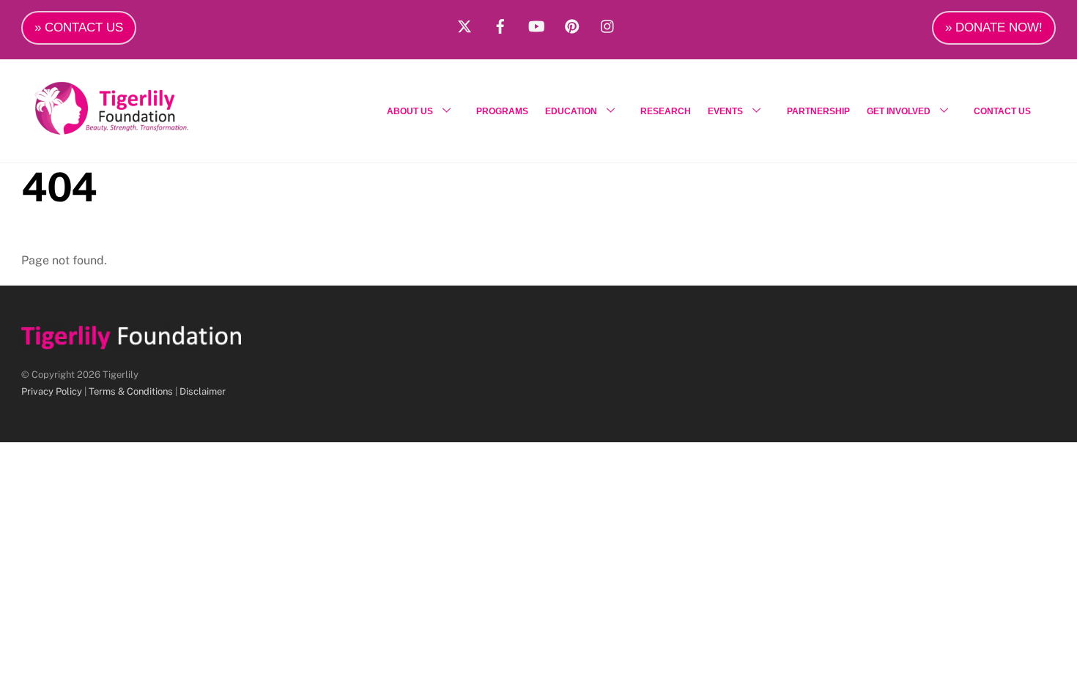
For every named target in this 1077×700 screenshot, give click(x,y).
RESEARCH (665, 111)
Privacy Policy (51, 391)
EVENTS (725, 111)
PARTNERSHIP (818, 111)
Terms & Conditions (131, 391)
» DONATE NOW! (994, 27)
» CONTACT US (78, 27)
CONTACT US (1002, 111)
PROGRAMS (502, 111)
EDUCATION (571, 111)
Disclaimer (203, 391)
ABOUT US (410, 111)
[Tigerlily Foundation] (143, 129)
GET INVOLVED (898, 111)
